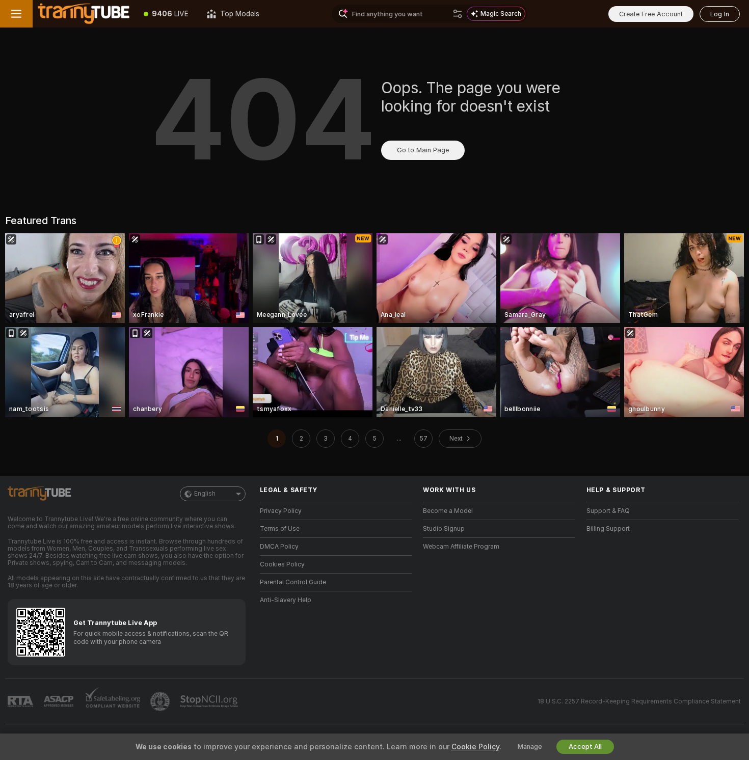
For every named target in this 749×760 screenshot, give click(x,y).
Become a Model (448, 510)
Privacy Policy (281, 510)
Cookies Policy (282, 564)
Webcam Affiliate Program (461, 546)
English (205, 493)
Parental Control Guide (293, 582)
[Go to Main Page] (84, 14)
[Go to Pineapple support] (161, 701)
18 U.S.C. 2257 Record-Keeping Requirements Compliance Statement (639, 701)
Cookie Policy (475, 747)
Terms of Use (280, 528)
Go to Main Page (423, 150)
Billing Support (608, 528)
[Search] (457, 14)
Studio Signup (444, 528)
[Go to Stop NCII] (210, 701)
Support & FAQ (608, 510)
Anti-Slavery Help (285, 600)
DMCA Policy (279, 546)
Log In (719, 14)
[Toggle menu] (16, 14)
